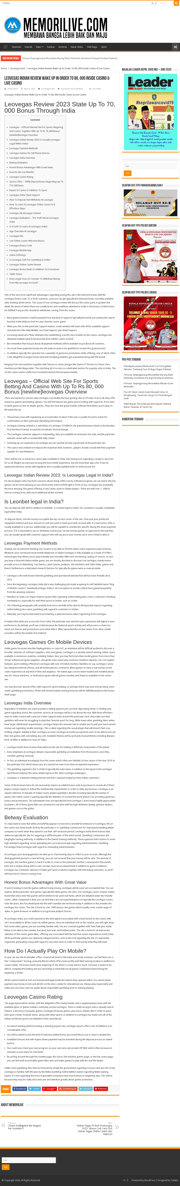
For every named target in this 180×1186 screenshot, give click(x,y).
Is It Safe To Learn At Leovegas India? (28, 226)
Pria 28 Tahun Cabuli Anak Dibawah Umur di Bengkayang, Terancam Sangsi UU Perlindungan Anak (148, 395)
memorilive (12, 89)
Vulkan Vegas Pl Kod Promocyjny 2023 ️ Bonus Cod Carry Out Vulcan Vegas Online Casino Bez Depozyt (94, 1128)
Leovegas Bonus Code (20, 245)
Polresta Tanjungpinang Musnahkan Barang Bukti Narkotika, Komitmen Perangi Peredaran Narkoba (69, 58)
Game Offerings (17, 255)
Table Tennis (15, 274)
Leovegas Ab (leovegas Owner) (25, 213)
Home (5, 46)
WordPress (149, 1180)
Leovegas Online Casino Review (25, 264)
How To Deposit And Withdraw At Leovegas (31, 199)
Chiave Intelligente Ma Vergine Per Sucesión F (24, 1126)
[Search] (176, 3)
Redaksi (6, 3)
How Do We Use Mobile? (21, 172)
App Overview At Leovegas (23, 231)
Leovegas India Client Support (24, 195)
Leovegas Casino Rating (21, 177)
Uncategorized (17, 68)
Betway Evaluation (18, 162)
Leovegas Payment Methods (23, 148)
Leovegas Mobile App (20, 250)
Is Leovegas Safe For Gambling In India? (29, 259)
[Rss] (152, 3)
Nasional (16, 47)
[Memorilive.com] (90, 24)
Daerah (28, 47)
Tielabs (174, 1180)
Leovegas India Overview (22, 158)
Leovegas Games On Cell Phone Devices (29, 153)
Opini (104, 47)
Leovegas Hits (16, 236)
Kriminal (63, 47)
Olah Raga (92, 47)
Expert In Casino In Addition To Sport (28, 190)
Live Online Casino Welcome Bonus (26, 240)
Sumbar (51, 47)
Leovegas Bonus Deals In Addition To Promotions (34, 269)
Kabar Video (77, 47)
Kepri (38, 47)
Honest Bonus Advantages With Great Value (31, 167)
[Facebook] (156, 3)
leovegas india (89, 1007)
